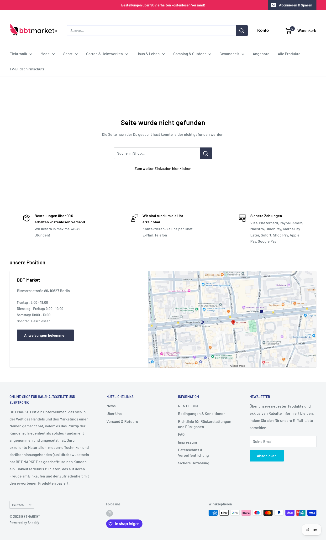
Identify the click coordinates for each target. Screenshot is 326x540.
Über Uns (114, 413)
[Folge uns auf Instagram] (109, 513)
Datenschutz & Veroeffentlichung (193, 452)
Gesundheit (229, 53)
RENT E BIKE (189, 406)
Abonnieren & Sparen (295, 5)
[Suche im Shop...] (206, 153)
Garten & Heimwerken (104, 53)
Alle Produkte (289, 53)
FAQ (181, 434)
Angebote (261, 53)
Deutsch (18, 505)
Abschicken (267, 455)
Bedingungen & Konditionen (202, 413)
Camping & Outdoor (189, 53)
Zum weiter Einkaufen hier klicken (163, 168)
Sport (68, 53)
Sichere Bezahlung (193, 463)
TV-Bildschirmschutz (27, 69)
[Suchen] (242, 30)
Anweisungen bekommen (45, 335)
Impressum (187, 442)
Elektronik (18, 53)
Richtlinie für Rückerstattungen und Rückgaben (204, 424)
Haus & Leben (148, 53)
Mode (45, 53)
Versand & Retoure (122, 421)
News (111, 406)
